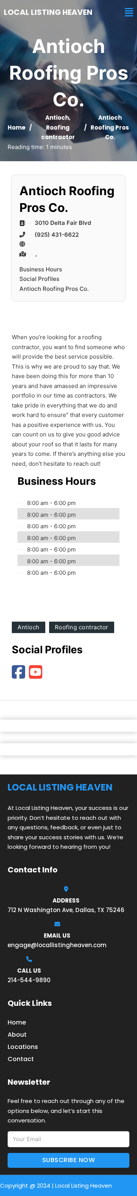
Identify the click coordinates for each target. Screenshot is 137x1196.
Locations (23, 1046)
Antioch (57, 118)
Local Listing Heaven (48, 12)
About (17, 1034)
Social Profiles (39, 278)
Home (16, 127)
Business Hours (40, 269)
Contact (21, 1059)
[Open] (129, 12)
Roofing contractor (81, 627)
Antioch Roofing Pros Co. (54, 288)
